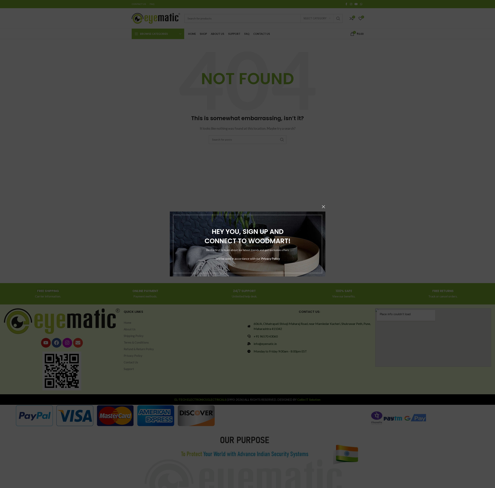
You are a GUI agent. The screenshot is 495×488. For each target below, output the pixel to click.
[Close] (323, 207)
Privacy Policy (270, 258)
